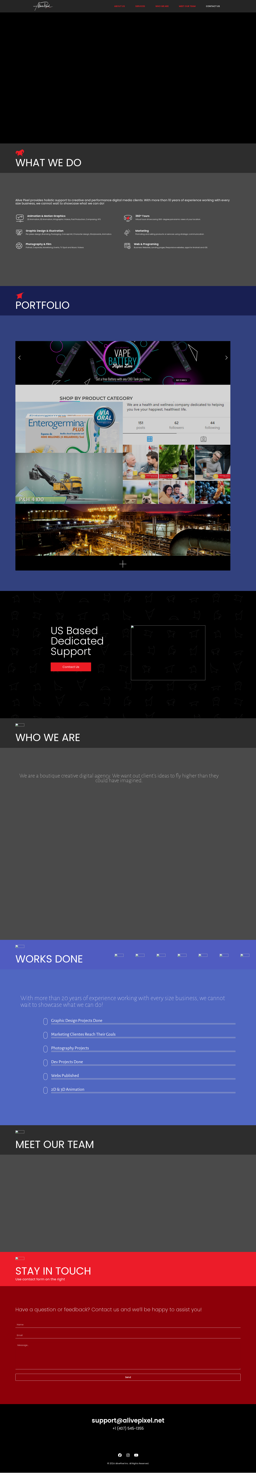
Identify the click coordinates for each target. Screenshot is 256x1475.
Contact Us (213, 6)
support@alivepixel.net (128, 1420)
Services (140, 6)
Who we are (162, 6)
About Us (119, 6)
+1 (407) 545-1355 (128, 1428)
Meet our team (187, 6)
